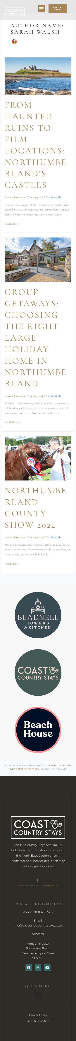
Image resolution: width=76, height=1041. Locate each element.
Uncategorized (36, 197)
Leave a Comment (15, 197)
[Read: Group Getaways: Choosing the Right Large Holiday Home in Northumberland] (38, 259)
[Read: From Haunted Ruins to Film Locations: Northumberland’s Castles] (38, 76)
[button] (41, 8)
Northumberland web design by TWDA (38, 885)
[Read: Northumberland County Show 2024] (38, 458)
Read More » (12, 223)
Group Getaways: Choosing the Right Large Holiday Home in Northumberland (36, 338)
